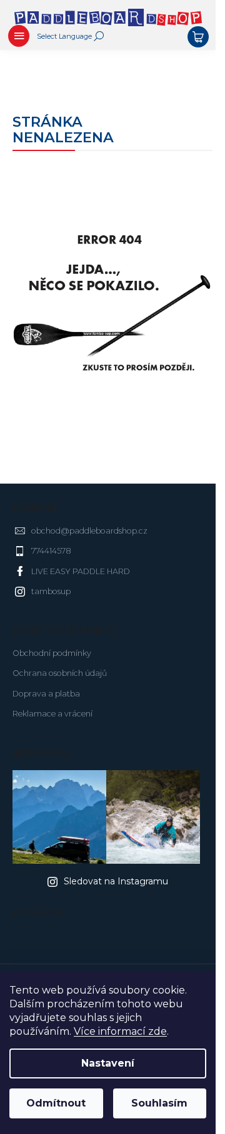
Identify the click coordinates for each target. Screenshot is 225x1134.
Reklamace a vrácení (52, 713)
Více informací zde (120, 1031)
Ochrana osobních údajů (59, 673)
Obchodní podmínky (51, 653)
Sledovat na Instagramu (116, 881)
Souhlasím (159, 1103)
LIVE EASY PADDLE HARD (80, 571)
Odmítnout (56, 1103)
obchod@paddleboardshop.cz (89, 530)
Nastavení (107, 1063)
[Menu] (18, 37)
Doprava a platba (46, 693)
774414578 (51, 550)
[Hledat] (98, 36)
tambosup (51, 591)
